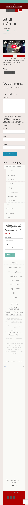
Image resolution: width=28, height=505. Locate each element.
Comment (5, 97)
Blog (14, 293)
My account (10, 213)
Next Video (21, 56)
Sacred (11, 179)
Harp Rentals (14, 284)
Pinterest (13, 10)
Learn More (8, 233)
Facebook (7, 10)
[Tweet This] (5, 72)
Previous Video (8, 56)
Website (5, 144)
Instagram (16, 10)
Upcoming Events (14, 272)
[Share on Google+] (11, 72)
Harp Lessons (15, 289)
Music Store (15, 280)
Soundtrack (13, 192)
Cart (7, 204)
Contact (15, 297)
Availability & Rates (15, 276)
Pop (10, 188)
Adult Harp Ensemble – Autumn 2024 (14, 333)
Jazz (11, 183)
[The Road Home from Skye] (14, 421)
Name (5, 128)
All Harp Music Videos (14, 167)
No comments (7, 33)
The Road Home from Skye (14, 481)
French (10, 31)
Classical (5, 31)
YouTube (10, 10)
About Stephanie (15, 268)
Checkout (9, 209)
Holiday (12, 200)
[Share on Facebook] (8, 72)
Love (15, 31)
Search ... (20, 10)
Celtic (11, 171)
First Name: (8, 237)
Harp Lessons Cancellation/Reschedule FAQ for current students (14, 312)
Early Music (13, 196)
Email (4, 136)
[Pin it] (14, 72)
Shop (8, 217)
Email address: (9, 244)
